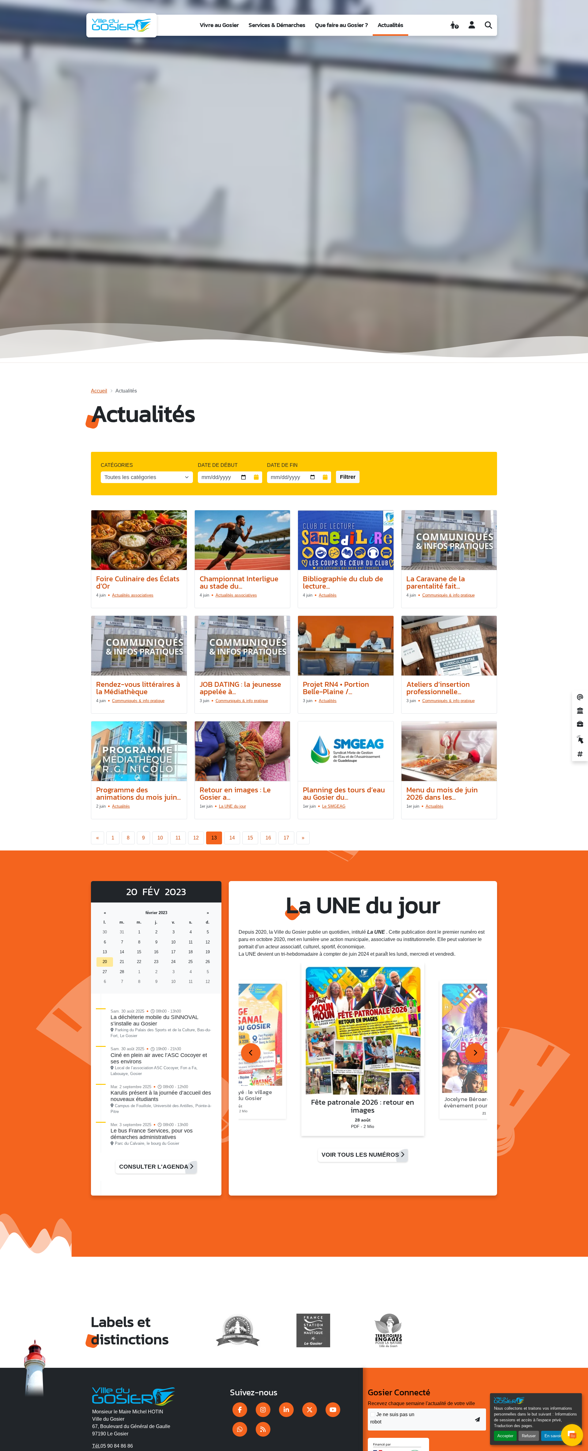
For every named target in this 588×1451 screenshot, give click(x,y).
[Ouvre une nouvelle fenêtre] (239, 1409)
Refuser (529, 1436)
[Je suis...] (455, 25)
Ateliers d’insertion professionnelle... (438, 688)
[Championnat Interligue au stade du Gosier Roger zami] (242, 540)
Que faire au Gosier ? (341, 24)
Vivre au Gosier (219, 24)
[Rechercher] (488, 25)
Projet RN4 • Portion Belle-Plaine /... (336, 688)
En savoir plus (557, 1436)
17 (286, 837)
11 (178, 837)
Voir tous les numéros (361, 1154)
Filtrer (348, 477)
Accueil (99, 390)
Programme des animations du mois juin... (138, 793)
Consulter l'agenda (154, 1166)
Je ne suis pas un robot (392, 1418)
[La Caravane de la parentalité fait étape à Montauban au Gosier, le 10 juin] (449, 540)
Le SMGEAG (333, 806)
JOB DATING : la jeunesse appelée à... (240, 688)
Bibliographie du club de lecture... (343, 582)
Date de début (218, 465)
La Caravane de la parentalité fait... (435, 582)
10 (160, 837)
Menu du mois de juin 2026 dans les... (442, 793)
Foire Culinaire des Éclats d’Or (137, 582)
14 (232, 837)
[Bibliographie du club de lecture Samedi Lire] (346, 540)
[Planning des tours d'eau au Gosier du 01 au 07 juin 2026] (346, 751)
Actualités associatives (132, 595)
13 (214, 837)
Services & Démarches (277, 24)
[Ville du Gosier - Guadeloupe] (133, 1395)
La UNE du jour (232, 806)
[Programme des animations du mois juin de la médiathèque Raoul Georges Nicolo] (139, 751)
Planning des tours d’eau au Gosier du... (344, 793)
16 (268, 837)
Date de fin (282, 465)
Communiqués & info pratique (448, 595)
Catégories (117, 465)
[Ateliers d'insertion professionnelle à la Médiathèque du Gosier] (449, 646)
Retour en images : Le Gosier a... (235, 793)
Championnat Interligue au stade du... (239, 582)
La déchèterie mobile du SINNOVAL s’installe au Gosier (154, 1020)
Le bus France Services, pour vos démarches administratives (152, 1134)
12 (196, 837)
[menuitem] (219, 25)
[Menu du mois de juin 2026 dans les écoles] (449, 751)
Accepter (505, 1436)
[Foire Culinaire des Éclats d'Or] (139, 540)
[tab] (251, 1053)
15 (250, 837)
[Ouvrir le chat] (572, 1435)
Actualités (390, 24)
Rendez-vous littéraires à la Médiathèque (138, 688)
